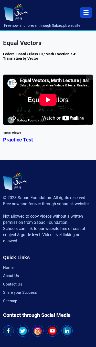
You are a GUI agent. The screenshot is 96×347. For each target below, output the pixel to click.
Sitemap (10, 301)
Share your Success (20, 292)
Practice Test (18, 140)
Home (8, 267)
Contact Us (12, 284)
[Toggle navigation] (86, 12)
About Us (11, 275)
